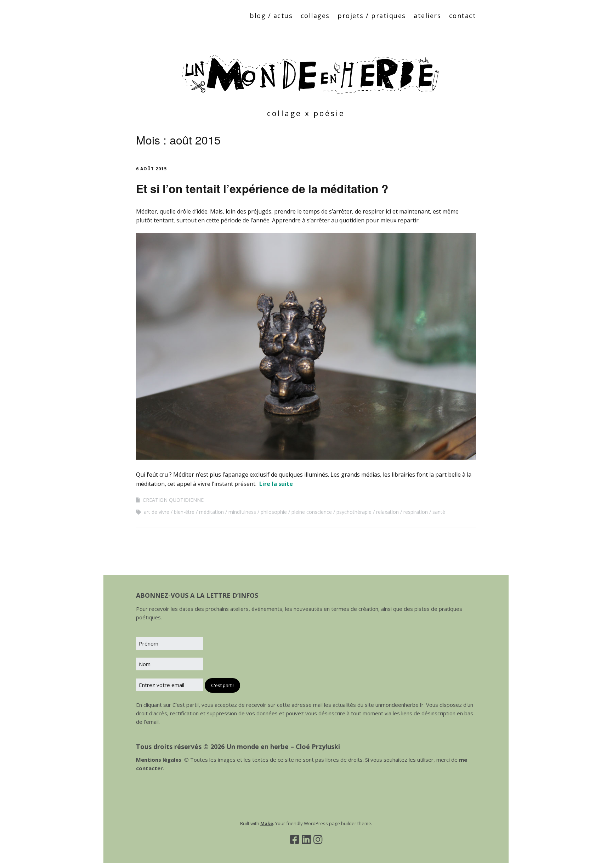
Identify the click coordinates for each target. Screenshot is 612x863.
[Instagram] (317, 839)
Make (266, 823)
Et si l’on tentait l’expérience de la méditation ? (262, 188)
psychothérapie (354, 512)
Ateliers (427, 15)
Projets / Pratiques (372, 15)
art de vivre (156, 512)
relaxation (387, 512)
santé (438, 512)
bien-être (184, 512)
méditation (211, 512)
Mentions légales (158, 759)
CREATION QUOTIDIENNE (173, 499)
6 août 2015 (151, 169)
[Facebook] (294, 839)
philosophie (274, 512)
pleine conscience (311, 512)
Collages (315, 15)
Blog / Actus (271, 15)
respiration (415, 512)
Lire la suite (276, 484)
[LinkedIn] (306, 839)
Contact (462, 15)
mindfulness (242, 512)
